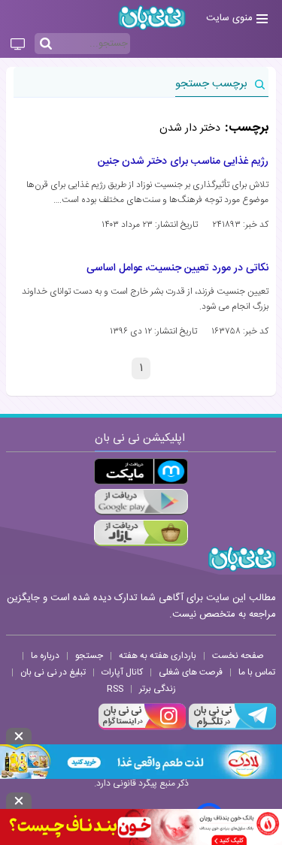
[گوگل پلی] (141, 502)
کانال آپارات (122, 672)
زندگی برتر (157, 688)
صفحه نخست (238, 655)
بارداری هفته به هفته (157, 655)
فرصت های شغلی (191, 672)
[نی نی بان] (152, 17)
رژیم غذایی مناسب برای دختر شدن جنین (183, 161)
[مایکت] (141, 471)
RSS (115, 688)
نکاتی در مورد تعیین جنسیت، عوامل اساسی (177, 268)
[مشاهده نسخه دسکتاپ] (17, 45)
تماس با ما (256, 672)
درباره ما (45, 655)
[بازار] (141, 533)
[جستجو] (46, 44)
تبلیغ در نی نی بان (53, 672)
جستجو (89, 655)
